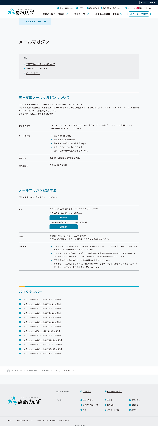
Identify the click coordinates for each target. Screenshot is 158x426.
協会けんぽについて (67, 8)
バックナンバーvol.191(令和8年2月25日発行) (41, 326)
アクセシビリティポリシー (46, 420)
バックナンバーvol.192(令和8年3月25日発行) (41, 321)
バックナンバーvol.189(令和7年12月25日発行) (42, 339)
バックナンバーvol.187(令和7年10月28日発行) (42, 348)
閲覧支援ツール (145, 8)
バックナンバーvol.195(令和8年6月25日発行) (41, 308)
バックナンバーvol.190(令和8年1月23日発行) (41, 335)
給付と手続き (88, 400)
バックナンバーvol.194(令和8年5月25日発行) (41, 312)
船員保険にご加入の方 (111, 8)
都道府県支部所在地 (114, 391)
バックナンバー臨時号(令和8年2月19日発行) (41, 330)
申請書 (109, 400)
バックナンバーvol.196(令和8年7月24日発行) (41, 303)
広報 (55, 370)
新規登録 (63, 217)
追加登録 (63, 227)
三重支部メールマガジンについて (40, 64)
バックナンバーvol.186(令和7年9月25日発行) (41, 353)
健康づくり (79, 13)
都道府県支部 (94, 8)
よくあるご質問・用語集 (107, 13)
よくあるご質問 (113, 410)
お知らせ (82, 8)
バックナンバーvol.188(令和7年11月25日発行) (42, 344)
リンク (9, 420)
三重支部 (45, 370)
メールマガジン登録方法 (36, 68)
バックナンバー (33, 73)
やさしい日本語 (149, 2)
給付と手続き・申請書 (53, 13)
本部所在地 (87, 391)
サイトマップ (64, 420)
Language (131, 8)
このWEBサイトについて (24, 420)
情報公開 (110, 405)
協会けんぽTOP (16, 370)
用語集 (134, 410)
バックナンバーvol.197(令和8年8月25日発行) (41, 299)
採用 (84, 410)
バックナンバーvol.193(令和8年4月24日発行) (41, 317)
